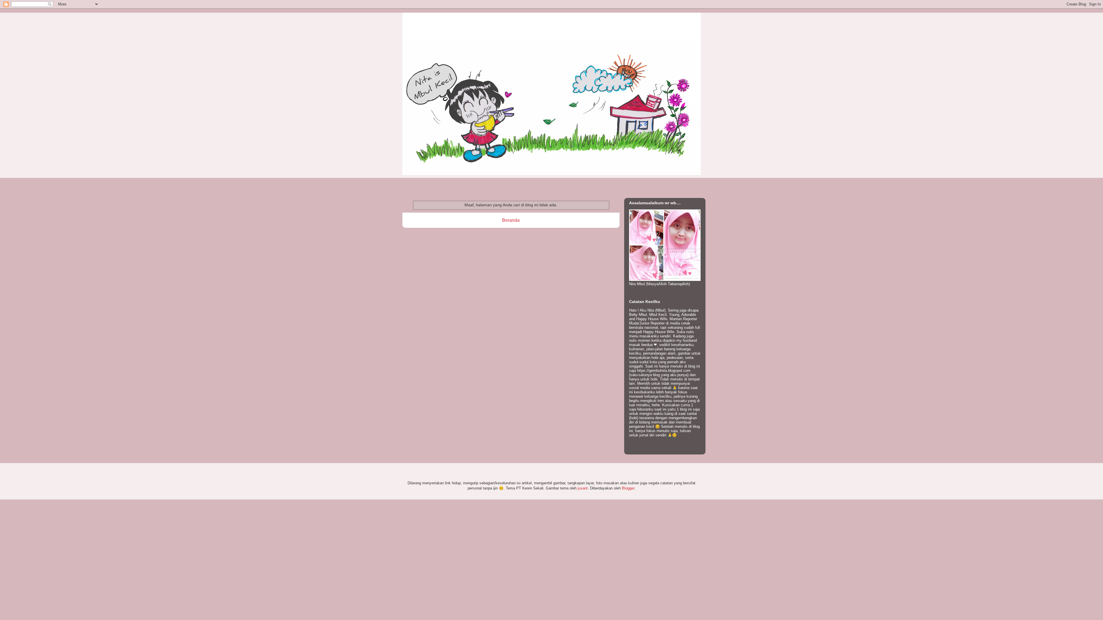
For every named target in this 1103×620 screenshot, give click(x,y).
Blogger (628, 488)
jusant (583, 488)
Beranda (511, 220)
